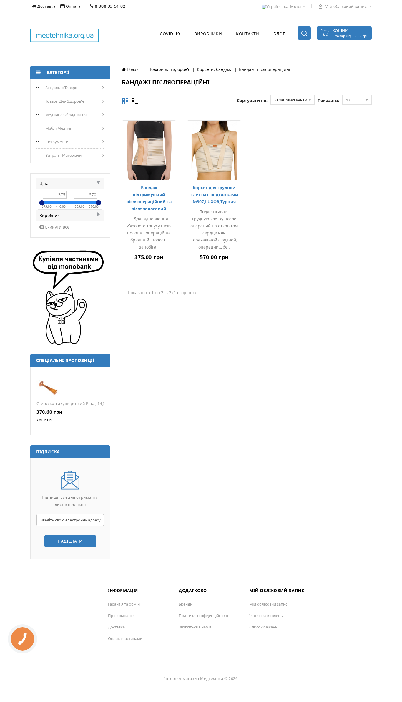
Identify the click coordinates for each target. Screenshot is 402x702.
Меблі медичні (59, 128)
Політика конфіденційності (203, 615)
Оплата (73, 6)
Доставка (46, 6)
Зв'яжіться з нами (195, 627)
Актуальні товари (61, 87)
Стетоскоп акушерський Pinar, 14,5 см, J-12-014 (82, 403)
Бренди (185, 604)
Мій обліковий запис (268, 604)
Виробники (208, 33)
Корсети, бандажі (214, 69)
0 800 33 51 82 (110, 6)
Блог (279, 33)
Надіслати (70, 541)
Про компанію (121, 615)
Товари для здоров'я (64, 101)
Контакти (247, 33)
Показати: (328, 100)
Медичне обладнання (66, 114)
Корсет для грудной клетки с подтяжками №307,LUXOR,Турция (214, 194)
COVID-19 (170, 33)
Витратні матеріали (63, 155)
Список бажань (263, 627)
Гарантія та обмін (124, 604)
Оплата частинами (125, 638)
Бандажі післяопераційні (264, 69)
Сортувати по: (252, 100)
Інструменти (56, 141)
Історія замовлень (266, 615)
